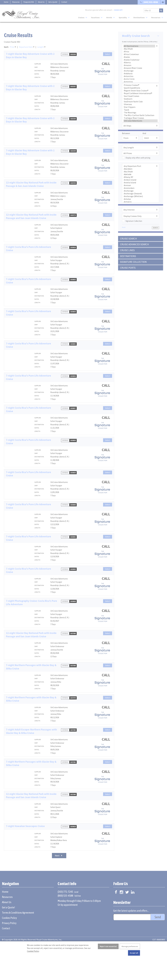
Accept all (134, 953)
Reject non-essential (108, 946)
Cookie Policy (33, 951)
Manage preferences (130, 946)
